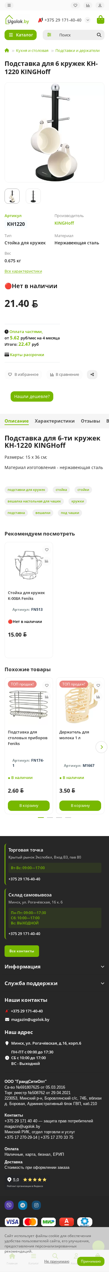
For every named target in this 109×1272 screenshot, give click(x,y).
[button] (8, 747)
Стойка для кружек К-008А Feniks (26, 595)
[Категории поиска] (49, 35)
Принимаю (91, 1261)
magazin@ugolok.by (30, 1019)
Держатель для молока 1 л (74, 734)
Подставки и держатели (77, 50)
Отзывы (90, 421)
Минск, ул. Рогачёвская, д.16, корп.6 (46, 1043)
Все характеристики (23, 271)
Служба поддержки (31, 983)
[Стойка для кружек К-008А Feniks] (29, 565)
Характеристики (55, 421)
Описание (17, 421)
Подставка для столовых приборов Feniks (28, 737)
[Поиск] (99, 35)
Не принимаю (56, 1261)
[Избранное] (75, 5)
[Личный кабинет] (99, 5)
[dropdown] (9, 5)
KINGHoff (64, 223)
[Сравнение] (87, 5)
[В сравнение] (46, 561)
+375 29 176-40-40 (24, 879)
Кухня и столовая (32, 50)
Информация (23, 966)
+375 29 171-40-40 (63, 20)
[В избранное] (46, 549)
